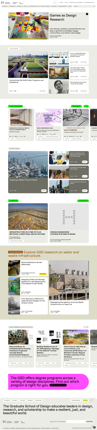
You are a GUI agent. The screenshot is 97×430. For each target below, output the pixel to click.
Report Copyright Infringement (34, 428)
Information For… (90, 2)
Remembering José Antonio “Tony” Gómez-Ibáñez (78, 83)
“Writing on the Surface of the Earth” (74, 131)
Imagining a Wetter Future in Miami (23, 180)
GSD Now (85, 400)
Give (66, 2)
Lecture (12, 138)
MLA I (80, 363)
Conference (40, 136)
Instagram (38, 400)
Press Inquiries (76, 400)
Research (19, 6)
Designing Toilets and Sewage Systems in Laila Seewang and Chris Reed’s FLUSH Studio (33, 281)
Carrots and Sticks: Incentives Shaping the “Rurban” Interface (48, 129)
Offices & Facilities (34, 6)
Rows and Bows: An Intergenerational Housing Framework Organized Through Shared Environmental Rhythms (19, 351)
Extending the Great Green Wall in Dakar (78, 168)
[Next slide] (87, 106)
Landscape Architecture (76, 138)
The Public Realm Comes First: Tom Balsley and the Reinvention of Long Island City (78, 70)
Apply (61, 2)
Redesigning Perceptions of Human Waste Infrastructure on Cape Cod (67, 303)
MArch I (20, 363)
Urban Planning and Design (17, 240)
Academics (5, 6)
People (25, 6)
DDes (39, 138)
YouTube (22, 400)
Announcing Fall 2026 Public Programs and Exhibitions (26, 81)
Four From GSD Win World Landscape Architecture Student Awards (77, 55)
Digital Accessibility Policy (21, 428)
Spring (12, 365)
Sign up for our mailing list (57, 421)
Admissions (12, 6)
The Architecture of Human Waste (78, 182)
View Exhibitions (83, 200)
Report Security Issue (46, 428)
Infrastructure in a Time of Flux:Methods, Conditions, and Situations (27, 233)
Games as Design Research (63, 17)
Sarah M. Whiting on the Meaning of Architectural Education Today (77, 154)
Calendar (53, 6)
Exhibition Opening (19, 130)
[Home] (14, 421)
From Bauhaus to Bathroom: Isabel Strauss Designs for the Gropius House (33, 301)
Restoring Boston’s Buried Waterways (31, 263)
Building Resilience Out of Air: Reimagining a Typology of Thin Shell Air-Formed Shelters (48, 350)
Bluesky (15, 400)
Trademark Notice (55, 428)
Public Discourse (45, 6)
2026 (26, 363)
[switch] (55, 2)
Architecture (13, 363)
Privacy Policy (6, 428)
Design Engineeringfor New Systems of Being (62, 233)
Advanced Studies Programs (52, 136)
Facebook (7, 400)
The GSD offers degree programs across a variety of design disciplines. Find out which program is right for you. (45, 382)
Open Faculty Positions (76, 2)
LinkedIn (30, 400)
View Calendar (76, 106)
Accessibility (12, 428)
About (70, 6)
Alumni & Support (62, 6)
